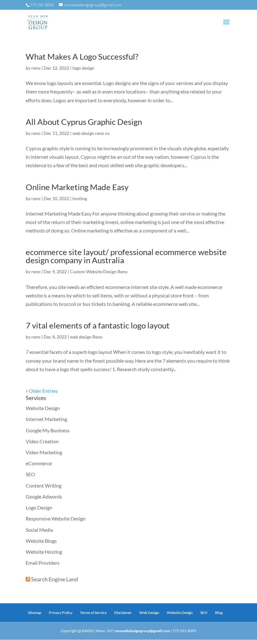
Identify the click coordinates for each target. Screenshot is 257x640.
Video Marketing (44, 452)
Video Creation (42, 441)
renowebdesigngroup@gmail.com (142, 630)
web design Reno (86, 336)
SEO (30, 474)
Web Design (149, 612)
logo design (83, 68)
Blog (219, 612)
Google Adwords (44, 496)
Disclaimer (123, 612)
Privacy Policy (60, 612)
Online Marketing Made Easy (77, 187)
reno (35, 68)
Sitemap (34, 612)
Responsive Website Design (56, 518)
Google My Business (48, 430)
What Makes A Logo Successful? (82, 56)
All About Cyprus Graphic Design (84, 122)
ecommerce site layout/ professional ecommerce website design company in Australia (126, 256)
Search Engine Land (54, 579)
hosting (79, 198)
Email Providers (43, 563)
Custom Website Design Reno (99, 271)
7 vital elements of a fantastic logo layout (98, 325)
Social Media (39, 530)
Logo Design (39, 507)
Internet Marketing (46, 419)
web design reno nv (91, 133)
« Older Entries (42, 391)
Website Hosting (44, 552)
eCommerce (39, 463)
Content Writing (43, 485)
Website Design (43, 408)
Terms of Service (93, 612)
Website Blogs (41, 541)
